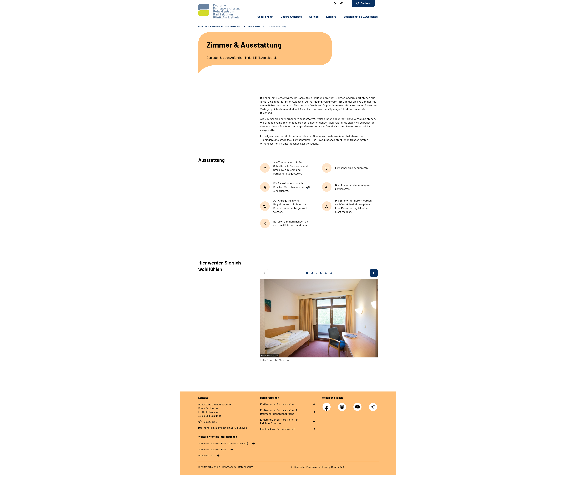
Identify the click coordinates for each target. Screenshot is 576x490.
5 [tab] (326, 273)
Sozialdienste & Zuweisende (361, 16)
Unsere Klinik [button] (265, 16)
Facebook (327, 405)
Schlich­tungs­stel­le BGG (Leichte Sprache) (223, 443)
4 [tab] (321, 273)
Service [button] (314, 16)
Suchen (365, 3)
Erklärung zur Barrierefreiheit (278, 404)
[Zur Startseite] (218, 11)
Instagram (342, 405)
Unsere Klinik (254, 26)
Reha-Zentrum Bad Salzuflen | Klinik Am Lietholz (219, 26)
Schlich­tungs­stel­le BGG (212, 449)
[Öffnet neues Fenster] (335, 3)
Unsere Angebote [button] (291, 16)
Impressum (229, 466)
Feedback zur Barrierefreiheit (277, 429)
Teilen (373, 407)
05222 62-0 (210, 421)
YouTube (358, 405)
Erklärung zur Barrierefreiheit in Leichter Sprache (279, 421)
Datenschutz (245, 466)
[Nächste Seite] (374, 273)
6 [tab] (331, 273)
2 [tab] (311, 273)
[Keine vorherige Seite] (264, 273)
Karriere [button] (331, 16)
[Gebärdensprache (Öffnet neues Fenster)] (341, 3)
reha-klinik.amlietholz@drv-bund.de (225, 427)
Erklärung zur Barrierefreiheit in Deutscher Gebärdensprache (279, 411)
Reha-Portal (205, 455)
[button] (363, 3)
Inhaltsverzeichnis (209, 466)
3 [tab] (316, 273)
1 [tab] (307, 273)
